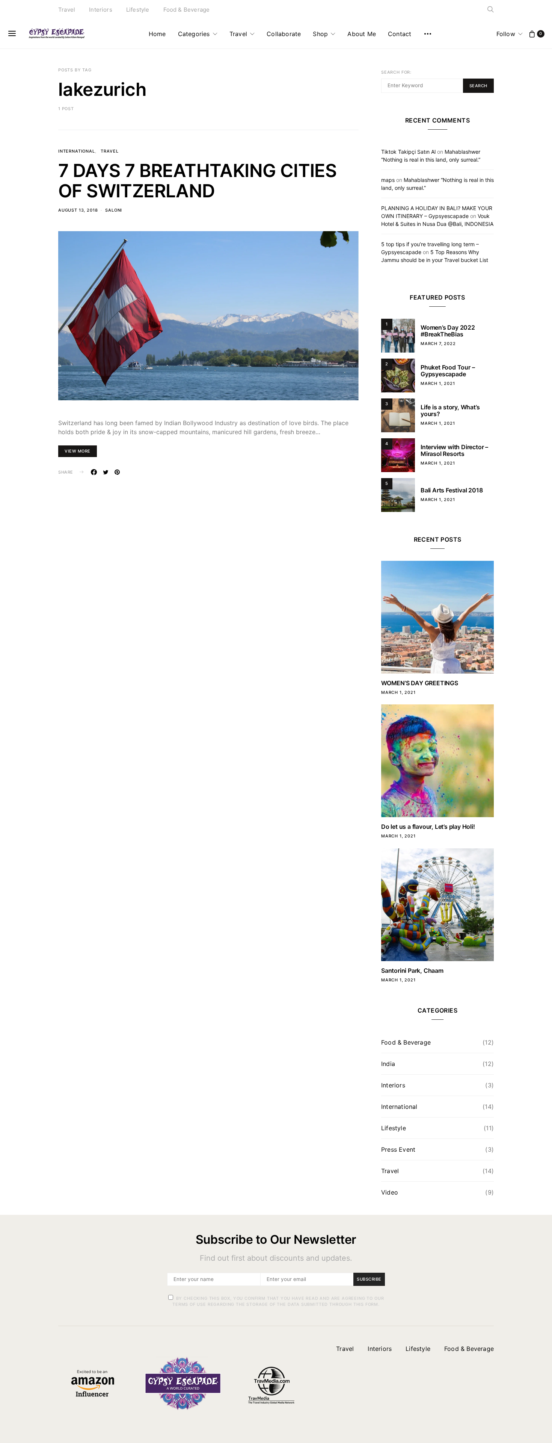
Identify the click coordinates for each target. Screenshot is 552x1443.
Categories (194, 34)
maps (388, 180)
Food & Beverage (186, 9)
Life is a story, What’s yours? (450, 410)
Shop (320, 34)
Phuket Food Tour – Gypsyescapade (448, 370)
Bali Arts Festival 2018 (452, 490)
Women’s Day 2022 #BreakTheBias (448, 331)
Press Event (398, 1149)
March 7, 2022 (438, 343)
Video (389, 1192)
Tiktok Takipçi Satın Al (408, 151)
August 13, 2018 (78, 210)
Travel (66, 9)
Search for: (396, 72)
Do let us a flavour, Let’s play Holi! (428, 826)
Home (157, 34)
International (76, 151)
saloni (113, 210)
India (388, 1063)
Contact (399, 34)
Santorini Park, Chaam (412, 970)
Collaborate (284, 34)
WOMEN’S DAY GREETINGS (419, 683)
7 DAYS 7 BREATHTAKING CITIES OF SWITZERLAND (197, 180)
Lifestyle (137, 9)
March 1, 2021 (438, 383)
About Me (361, 34)
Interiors (100, 9)
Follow (505, 34)
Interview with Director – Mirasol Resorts (454, 450)
